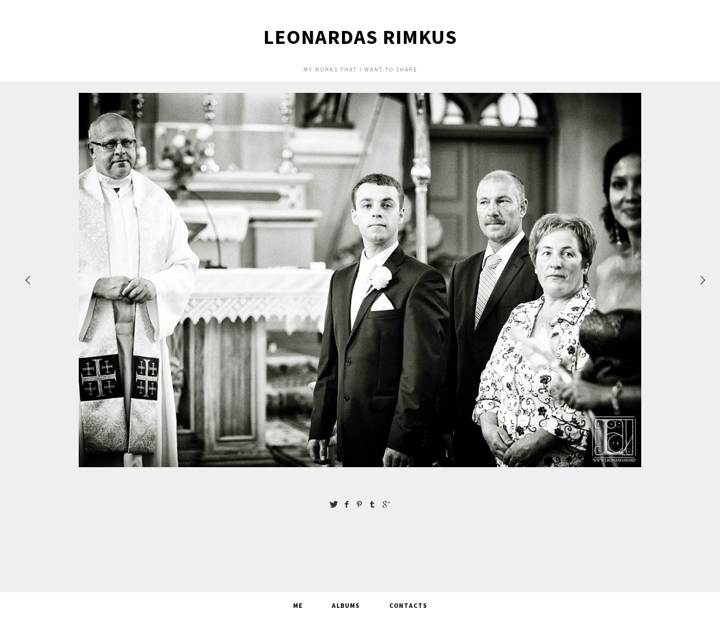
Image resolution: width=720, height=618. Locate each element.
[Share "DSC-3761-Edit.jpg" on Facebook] (346, 504)
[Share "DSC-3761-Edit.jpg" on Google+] (386, 504)
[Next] (704, 280)
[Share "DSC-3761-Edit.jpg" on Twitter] (333, 504)
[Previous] (28, 280)
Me (298, 606)
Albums (346, 606)
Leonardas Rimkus (360, 37)
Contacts (408, 606)
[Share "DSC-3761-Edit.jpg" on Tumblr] (372, 504)
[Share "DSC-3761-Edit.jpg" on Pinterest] (359, 504)
